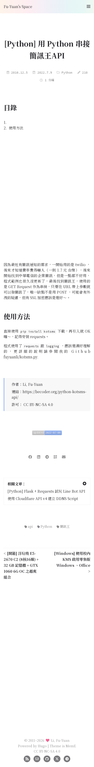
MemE (71, 745)
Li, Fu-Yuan (33, 384)
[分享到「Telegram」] (47, 456)
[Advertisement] (47, 196)
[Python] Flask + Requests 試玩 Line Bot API (46, 491)
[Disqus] (47, 647)
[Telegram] (67, 758)
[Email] (37, 758)
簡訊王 (65, 526)
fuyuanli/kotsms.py (21, 356)
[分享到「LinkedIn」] (39, 456)
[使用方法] (87, 316)
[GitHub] (47, 758)
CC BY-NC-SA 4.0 (38, 404)
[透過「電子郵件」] (64, 456)
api (30, 526)
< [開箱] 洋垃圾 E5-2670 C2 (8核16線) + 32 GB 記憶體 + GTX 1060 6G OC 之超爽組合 (21, 565)
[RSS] (27, 758)
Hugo (42, 745)
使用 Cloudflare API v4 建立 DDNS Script (43, 498)
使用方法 (16, 128)
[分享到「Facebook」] (30, 456)
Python (67, 72)
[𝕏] (57, 758)
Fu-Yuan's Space (18, 6)
